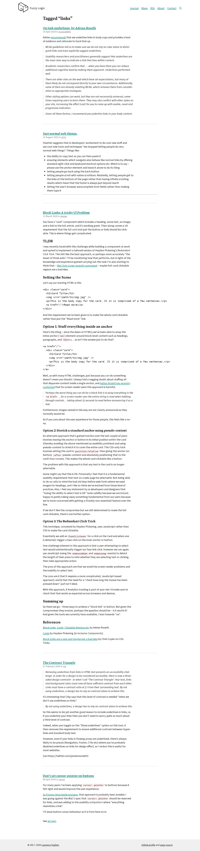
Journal (134, 8)
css (64, 666)
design (63, 216)
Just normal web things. (60, 133)
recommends (58, 37)
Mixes (144, 8)
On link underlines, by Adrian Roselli (69, 28)
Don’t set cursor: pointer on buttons (68, 776)
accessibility (65, 32)
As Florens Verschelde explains (60, 795)
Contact (171, 8)
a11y (63, 137)
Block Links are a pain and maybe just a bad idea (70, 639)
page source (166, 845)
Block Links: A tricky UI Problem (66, 212)
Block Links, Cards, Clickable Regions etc (66, 628)
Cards (46, 633)
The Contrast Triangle (59, 663)
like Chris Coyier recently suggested (77, 266)
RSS (152, 8)
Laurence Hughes (50, 845)
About (160, 8)
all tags (51, 821)
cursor (62, 779)
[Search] (180, 8)
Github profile (148, 845)
